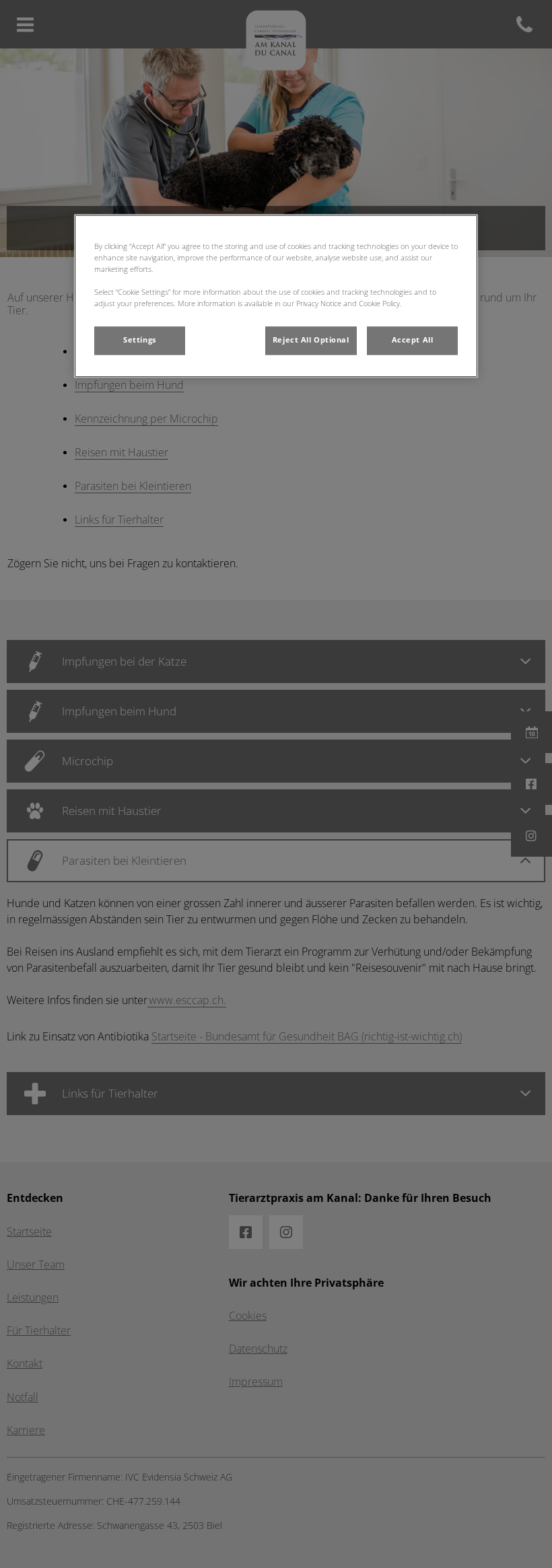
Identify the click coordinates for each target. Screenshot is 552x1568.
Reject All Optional (311, 340)
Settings (139, 340)
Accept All (413, 340)
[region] (276, 296)
